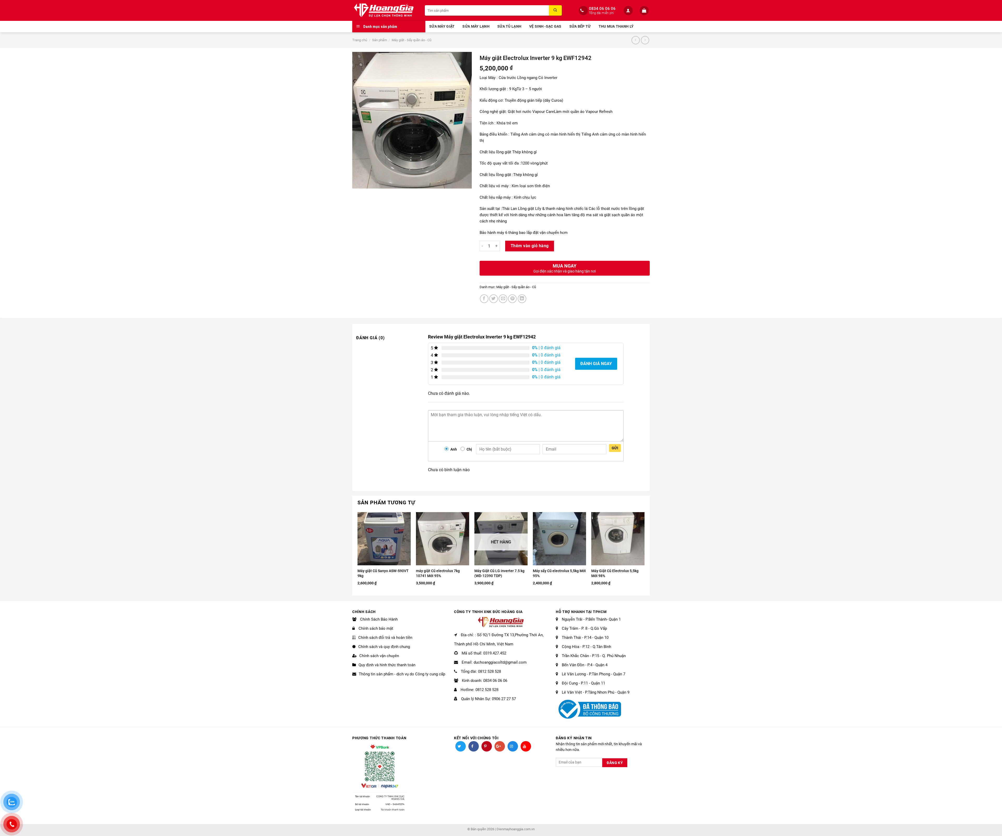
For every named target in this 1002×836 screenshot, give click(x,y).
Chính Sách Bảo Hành (378, 619)
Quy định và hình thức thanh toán (387, 665)
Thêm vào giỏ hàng (530, 245)
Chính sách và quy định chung (384, 646)
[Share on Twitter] (493, 298)
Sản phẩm (379, 40)
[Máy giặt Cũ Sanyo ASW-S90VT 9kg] (384, 538)
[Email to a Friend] (503, 298)
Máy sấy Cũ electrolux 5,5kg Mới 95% (559, 573)
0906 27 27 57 (504, 698)
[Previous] (358, 553)
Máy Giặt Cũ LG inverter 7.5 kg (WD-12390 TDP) (499, 573)
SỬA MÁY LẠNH (475, 26)
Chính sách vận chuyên (379, 655)
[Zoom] (359, 182)
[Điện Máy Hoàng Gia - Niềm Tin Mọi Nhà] (384, 10)
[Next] (644, 553)
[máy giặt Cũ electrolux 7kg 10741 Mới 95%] (442, 538)
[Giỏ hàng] (645, 10)
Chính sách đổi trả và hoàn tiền (385, 637)
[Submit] (555, 10)
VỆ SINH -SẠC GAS (545, 26)
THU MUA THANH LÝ (616, 26)
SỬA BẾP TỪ (580, 26)
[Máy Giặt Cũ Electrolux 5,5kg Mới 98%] (618, 538)
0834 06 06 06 (602, 8)
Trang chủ (359, 40)
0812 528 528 (489, 671)
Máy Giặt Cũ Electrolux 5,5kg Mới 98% (615, 573)
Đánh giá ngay (596, 363)
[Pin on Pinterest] (512, 298)
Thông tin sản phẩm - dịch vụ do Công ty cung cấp (402, 674)
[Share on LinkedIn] (522, 298)
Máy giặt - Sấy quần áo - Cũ (411, 40)
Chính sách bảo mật (375, 628)
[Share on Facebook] (484, 298)
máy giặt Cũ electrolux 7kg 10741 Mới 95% (438, 573)
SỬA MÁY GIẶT (442, 26)
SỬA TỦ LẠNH (509, 26)
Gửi (615, 448)
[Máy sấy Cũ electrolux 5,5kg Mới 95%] (559, 538)
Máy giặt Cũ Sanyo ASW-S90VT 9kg (383, 573)
